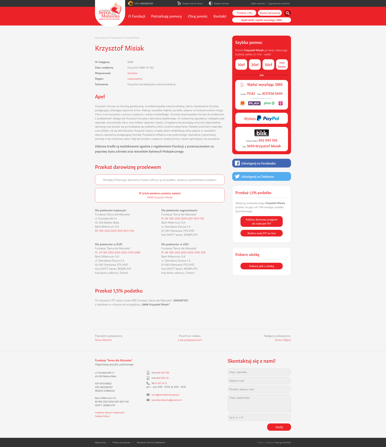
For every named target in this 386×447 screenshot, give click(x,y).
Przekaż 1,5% (244, 12)
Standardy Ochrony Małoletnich (151, 442)
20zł (255, 64)
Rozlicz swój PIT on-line (262, 233)
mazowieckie (134, 78)
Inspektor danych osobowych (110, 412)
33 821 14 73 (161, 383)
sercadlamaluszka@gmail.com (167, 400)
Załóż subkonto (258, 3)
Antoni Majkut (283, 340)
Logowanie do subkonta (279, 3)
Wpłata (250, 118)
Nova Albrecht (103, 340)
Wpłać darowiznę (270, 12)
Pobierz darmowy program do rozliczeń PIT (262, 221)
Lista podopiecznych (190, 340)
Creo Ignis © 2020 (282, 442)
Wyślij (279, 427)
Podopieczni (116, 37)
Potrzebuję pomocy (166, 15)
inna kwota (282, 64)
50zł (268, 64)
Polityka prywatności (121, 442)
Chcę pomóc (198, 15)
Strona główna (101, 37)
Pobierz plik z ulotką (261, 266)
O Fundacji (136, 15)
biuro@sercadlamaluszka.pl (165, 394)
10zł (241, 64)
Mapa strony (100, 442)
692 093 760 (163, 372)
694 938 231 (163, 378)
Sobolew (132, 73)
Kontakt (220, 15)
